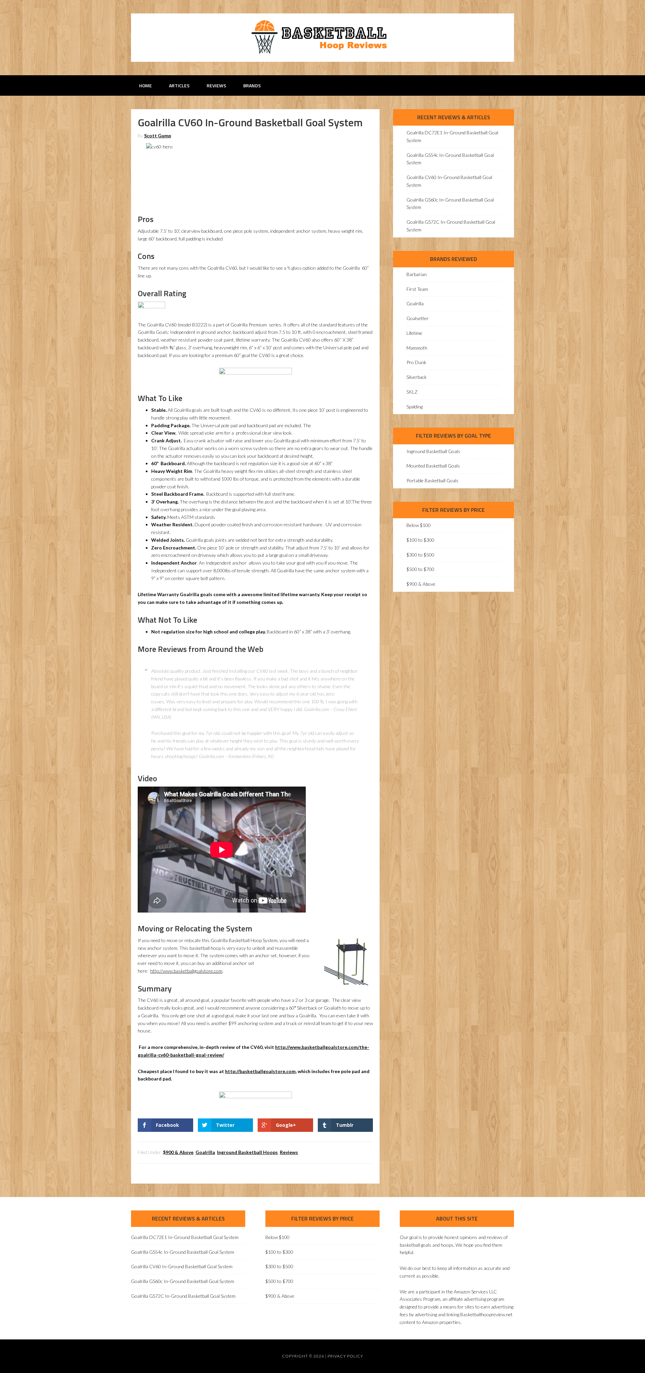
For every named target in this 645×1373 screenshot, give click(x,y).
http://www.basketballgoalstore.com (186, 971)
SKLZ (412, 392)
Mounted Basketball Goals (433, 466)
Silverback (416, 377)
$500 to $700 (420, 569)
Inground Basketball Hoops (247, 1152)
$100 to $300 (420, 540)
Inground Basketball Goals (433, 451)
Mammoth (416, 348)
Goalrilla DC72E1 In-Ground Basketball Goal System (185, 1237)
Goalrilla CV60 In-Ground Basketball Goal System (181, 1266)
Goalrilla (205, 1152)
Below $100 (418, 525)
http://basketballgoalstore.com (260, 1071)
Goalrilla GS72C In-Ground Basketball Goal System (183, 1296)
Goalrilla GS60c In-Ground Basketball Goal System (182, 1281)
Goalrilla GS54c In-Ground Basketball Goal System (182, 1252)
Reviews (289, 1152)
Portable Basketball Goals (432, 480)
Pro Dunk (416, 362)
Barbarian (416, 274)
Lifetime (414, 333)
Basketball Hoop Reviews (322, 37)
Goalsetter (417, 318)
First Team (417, 289)
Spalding (414, 406)
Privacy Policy (345, 1356)
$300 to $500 (420, 555)
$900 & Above (178, 1152)
